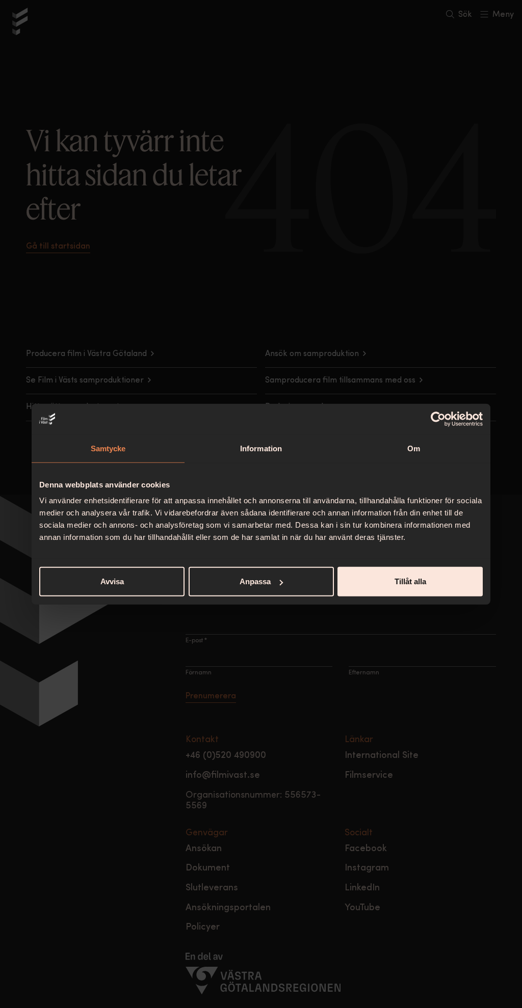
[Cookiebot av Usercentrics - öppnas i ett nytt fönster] (438, 418)
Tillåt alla (410, 581)
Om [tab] (413, 448)
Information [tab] (261, 448)
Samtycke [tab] (108, 448)
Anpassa (255, 581)
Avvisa (112, 581)
